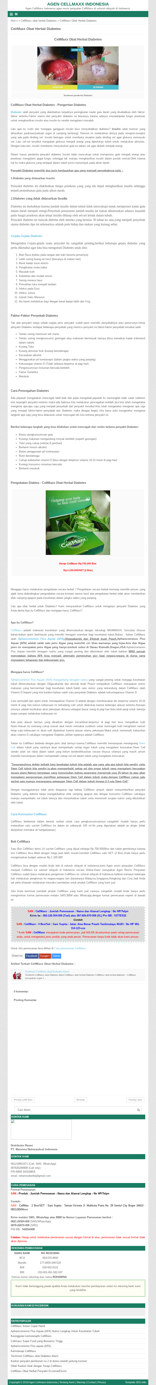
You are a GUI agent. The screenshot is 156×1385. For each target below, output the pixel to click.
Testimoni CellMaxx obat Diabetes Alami (47, 971)
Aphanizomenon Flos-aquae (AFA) (31, 1346)
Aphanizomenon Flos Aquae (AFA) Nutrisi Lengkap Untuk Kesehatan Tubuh (55, 1331)
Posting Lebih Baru (23, 1100)
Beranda (80, 1100)
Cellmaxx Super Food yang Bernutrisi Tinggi (37, 1341)
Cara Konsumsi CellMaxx (29, 814)
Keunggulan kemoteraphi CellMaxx (31, 1336)
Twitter (56, 955)
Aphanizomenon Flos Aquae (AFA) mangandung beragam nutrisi (49, 679)
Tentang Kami (67, 1382)
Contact (91, 1382)
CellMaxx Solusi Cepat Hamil (28, 1326)
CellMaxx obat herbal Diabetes (39, 20)
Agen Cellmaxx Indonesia (78, 4)
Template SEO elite (135, 1382)
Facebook (32, 955)
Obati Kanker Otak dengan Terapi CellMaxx (36, 1365)
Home (14, 20)
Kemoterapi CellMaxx (23, 1351)
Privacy (102, 1382)
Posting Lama (135, 1100)
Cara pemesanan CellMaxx (70, 948)
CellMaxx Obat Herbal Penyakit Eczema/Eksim (39, 1371)
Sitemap (81, 1382)
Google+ (45, 955)
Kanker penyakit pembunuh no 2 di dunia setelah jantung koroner (49, 1361)
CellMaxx (17, 630)
